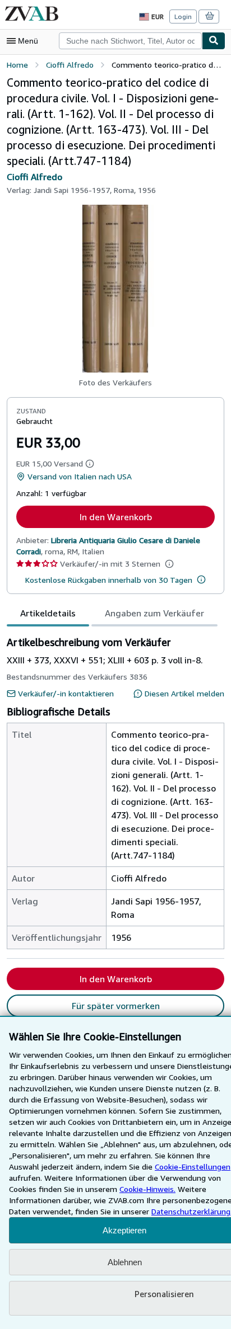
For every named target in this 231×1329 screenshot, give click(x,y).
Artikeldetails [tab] (48, 613)
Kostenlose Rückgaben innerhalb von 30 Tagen (108, 580)
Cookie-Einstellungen (192, 1166)
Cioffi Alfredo (34, 176)
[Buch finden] (213, 40)
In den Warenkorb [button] (116, 516)
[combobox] (130, 40)
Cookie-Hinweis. (147, 1189)
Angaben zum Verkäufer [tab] (154, 613)
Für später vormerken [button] (116, 1005)
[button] (115, 289)
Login (183, 16)
